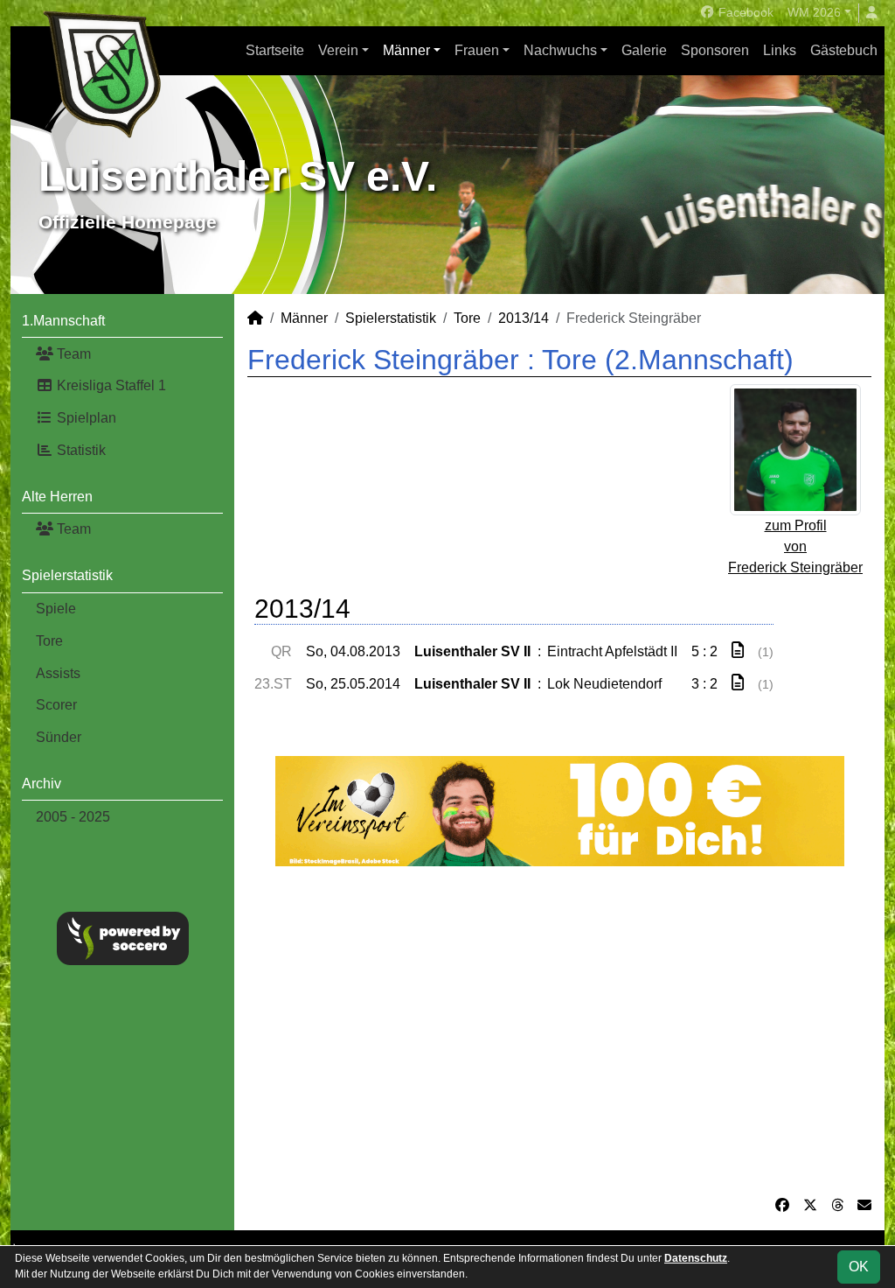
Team (72, 353)
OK (859, 1266)
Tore (49, 641)
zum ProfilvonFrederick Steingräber (795, 546)
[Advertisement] (559, 1030)
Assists (58, 673)
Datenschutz (695, 1258)
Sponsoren (715, 50)
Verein (338, 50)
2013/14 (523, 318)
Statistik (79, 450)
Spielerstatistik (67, 575)
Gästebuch (844, 50)
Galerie (644, 50)
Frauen (476, 50)
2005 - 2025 (73, 816)
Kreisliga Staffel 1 (109, 385)
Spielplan (84, 417)
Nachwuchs (560, 50)
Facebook (744, 12)
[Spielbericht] (738, 650)
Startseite (275, 50)
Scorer (56, 704)
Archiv (41, 783)
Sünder (58, 737)
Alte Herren (57, 496)
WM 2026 (814, 12)
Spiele (56, 608)
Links (779, 50)
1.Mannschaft (63, 320)
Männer (406, 50)
